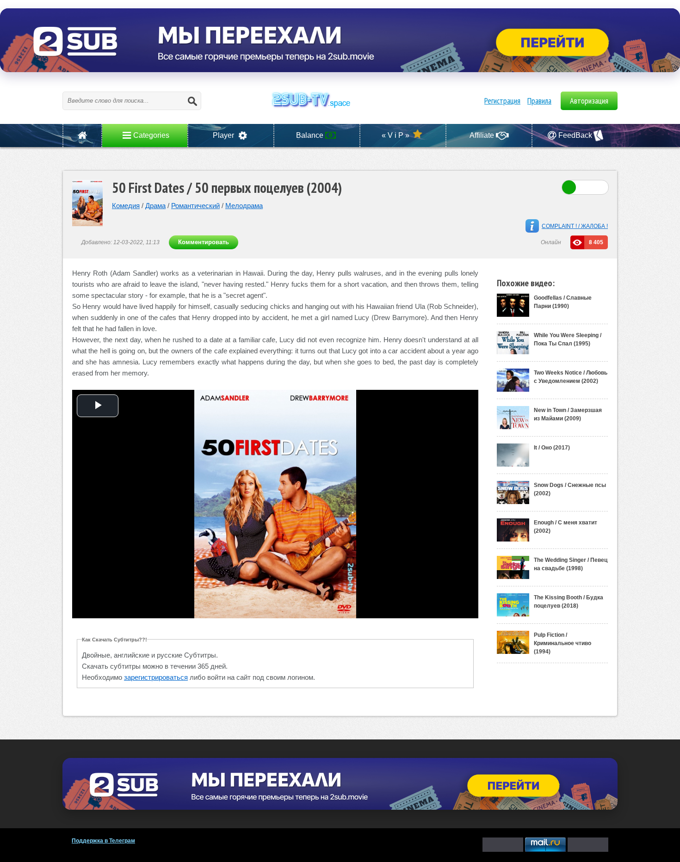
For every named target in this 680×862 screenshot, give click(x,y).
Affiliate (483, 135)
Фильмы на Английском (340, 110)
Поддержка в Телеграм (103, 840)
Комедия (126, 205)
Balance (310, 135)
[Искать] (192, 101)
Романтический (195, 205)
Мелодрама (244, 205)
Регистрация (502, 100)
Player (224, 135)
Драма (155, 205)
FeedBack (575, 135)
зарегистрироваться (156, 677)
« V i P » (396, 135)
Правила (539, 100)
